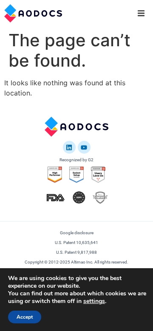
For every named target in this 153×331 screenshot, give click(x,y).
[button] (141, 13)
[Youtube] (84, 147)
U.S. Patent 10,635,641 (76, 242)
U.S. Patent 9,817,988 (76, 252)
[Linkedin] (69, 147)
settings (94, 301)
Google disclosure (77, 232)
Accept (25, 317)
